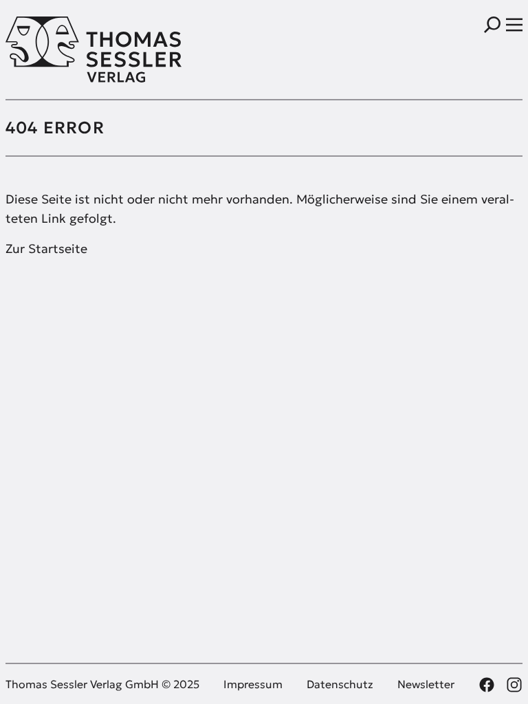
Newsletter (425, 684)
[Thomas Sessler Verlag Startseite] (135, 49)
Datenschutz (340, 684)
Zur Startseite (46, 248)
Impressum (253, 684)
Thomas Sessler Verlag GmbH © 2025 (102, 684)
